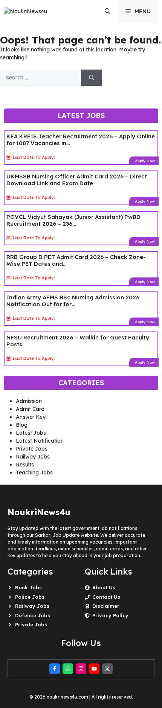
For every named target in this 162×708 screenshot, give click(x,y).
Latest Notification (40, 440)
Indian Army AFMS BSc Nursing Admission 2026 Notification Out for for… (72, 301)
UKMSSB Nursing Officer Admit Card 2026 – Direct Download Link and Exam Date (76, 180)
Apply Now (145, 160)
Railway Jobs (33, 456)
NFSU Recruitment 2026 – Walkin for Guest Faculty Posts (77, 341)
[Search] (91, 78)
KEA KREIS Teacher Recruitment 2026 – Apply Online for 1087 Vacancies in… (80, 140)
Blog (22, 424)
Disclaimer (105, 606)
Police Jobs (29, 597)
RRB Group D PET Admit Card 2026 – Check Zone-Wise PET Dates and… (76, 260)
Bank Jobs (28, 587)
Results (25, 464)
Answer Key (31, 417)
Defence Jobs (32, 615)
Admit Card (30, 409)
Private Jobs (31, 448)
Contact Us (106, 597)
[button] (107, 11)
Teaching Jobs (34, 472)
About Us (103, 587)
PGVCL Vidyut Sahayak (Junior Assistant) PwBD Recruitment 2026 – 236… (73, 220)
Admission (29, 401)
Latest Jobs (31, 432)
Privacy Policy (110, 615)
